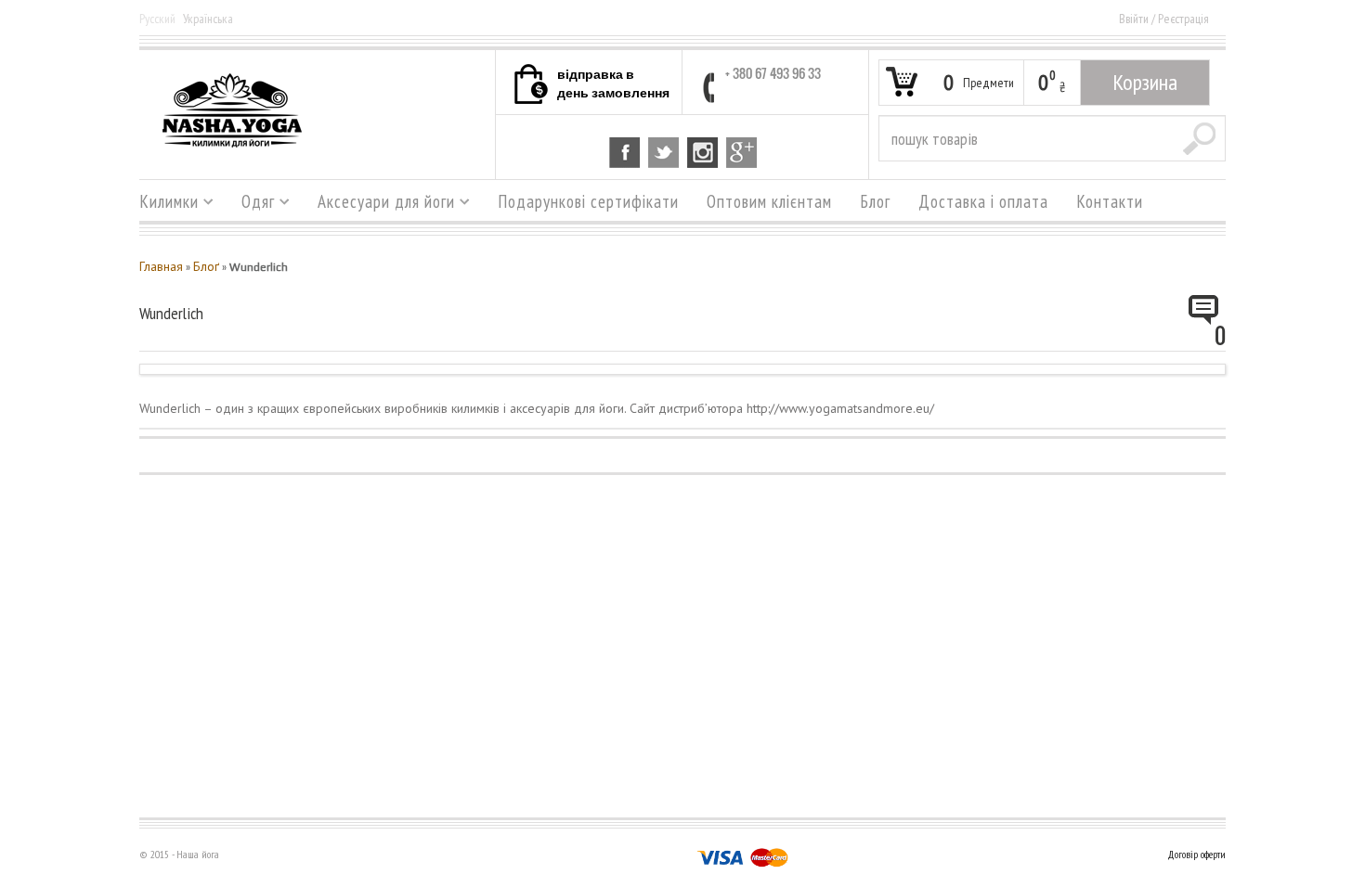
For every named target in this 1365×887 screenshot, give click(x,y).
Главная (161, 266)
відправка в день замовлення (613, 82)
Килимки (162, 204)
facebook (624, 152)
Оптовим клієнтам (769, 201)
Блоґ (206, 266)
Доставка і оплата (983, 201)
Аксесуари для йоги (379, 204)
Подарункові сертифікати (588, 201)
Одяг (251, 204)
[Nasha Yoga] (232, 109)
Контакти (1109, 201)
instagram (702, 152)
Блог (875, 201)
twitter (663, 152)
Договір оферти (1196, 854)
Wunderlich (171, 313)
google (741, 152)
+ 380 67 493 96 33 (773, 73)
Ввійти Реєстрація (1164, 18)
